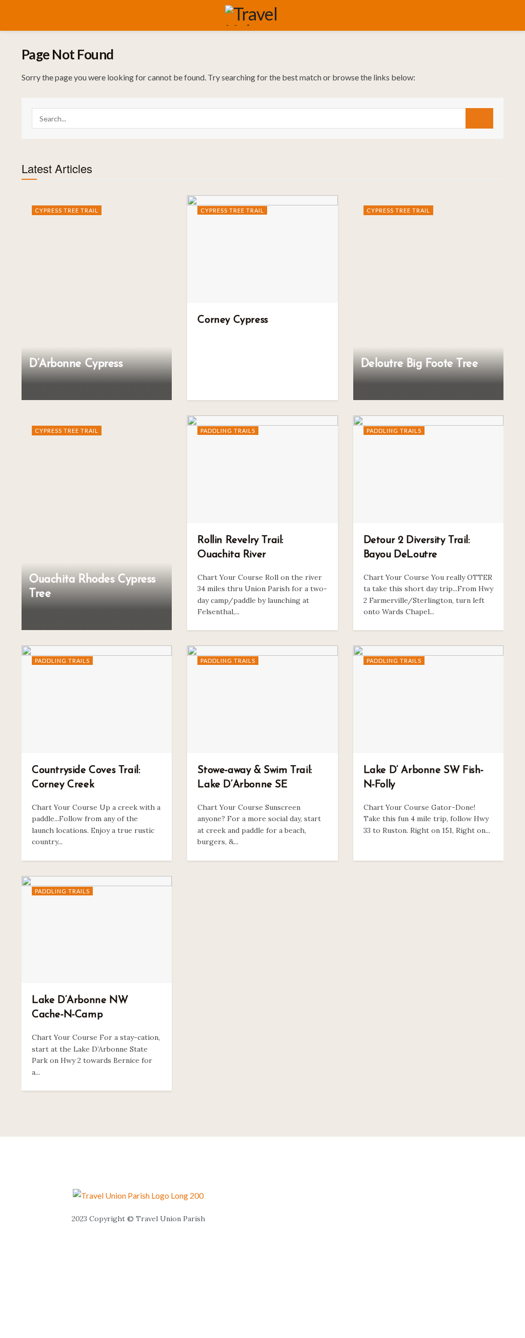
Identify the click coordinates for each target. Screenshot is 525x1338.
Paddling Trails (227, 430)
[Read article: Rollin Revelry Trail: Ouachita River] (262, 469)
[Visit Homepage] (269, 15)
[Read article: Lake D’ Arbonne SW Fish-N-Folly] (428, 699)
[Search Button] (479, 118)
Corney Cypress (232, 320)
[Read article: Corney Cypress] (262, 249)
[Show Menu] (26, 15)
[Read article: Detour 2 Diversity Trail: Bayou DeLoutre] (428, 469)
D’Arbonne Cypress (76, 364)
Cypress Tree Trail (66, 210)
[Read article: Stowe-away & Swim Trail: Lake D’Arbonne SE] (262, 699)
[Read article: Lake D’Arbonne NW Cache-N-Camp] (97, 930)
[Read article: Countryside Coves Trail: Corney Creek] (97, 699)
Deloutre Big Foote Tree (419, 364)
